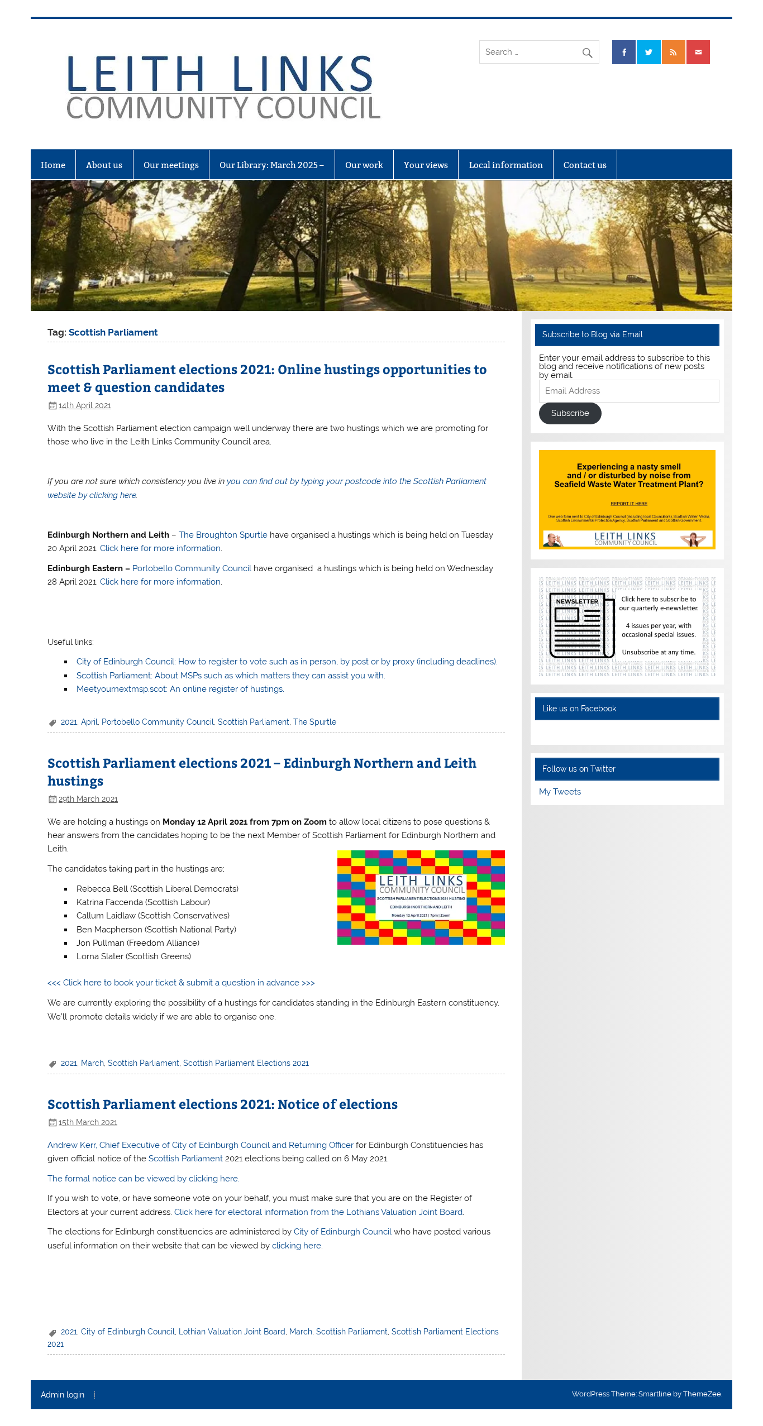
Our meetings (171, 165)
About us (104, 165)
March (92, 1063)
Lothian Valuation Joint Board (232, 1331)
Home (53, 165)
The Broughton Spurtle (223, 535)
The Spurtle (314, 721)
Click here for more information (160, 548)
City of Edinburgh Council (343, 1232)
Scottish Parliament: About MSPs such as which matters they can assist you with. (231, 676)
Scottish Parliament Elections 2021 (246, 1063)
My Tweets (560, 792)
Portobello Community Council (191, 568)
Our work (364, 165)
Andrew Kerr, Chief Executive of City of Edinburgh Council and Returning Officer (200, 1145)
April (89, 721)
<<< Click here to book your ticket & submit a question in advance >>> (181, 983)
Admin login (62, 1395)
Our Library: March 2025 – (272, 165)
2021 (69, 721)
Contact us (585, 165)
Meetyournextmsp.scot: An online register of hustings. (180, 689)
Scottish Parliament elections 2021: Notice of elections (222, 1103)
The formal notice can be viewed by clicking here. (143, 1179)
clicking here (296, 1246)
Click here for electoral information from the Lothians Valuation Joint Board (318, 1212)
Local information (506, 165)
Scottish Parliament (253, 721)
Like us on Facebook (579, 708)
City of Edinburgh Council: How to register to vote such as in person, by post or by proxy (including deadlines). (287, 662)
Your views (426, 165)
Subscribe (570, 413)
